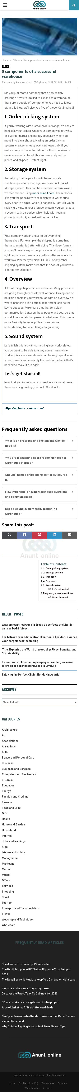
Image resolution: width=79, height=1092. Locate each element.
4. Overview (49, 581)
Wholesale (8, 925)
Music (6, 874)
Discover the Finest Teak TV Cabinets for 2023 (30, 993)
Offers (5, 66)
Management (10, 858)
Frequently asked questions (58, 593)
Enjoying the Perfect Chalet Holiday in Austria (30, 674)
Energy (6, 791)
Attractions (9, 746)
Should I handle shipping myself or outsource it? (39, 477)
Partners (62, 1083)
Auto (5, 752)
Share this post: (60, 597)
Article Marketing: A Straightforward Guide (27, 1007)
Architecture (9, 729)
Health (6, 818)
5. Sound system (52, 585)
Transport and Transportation (20, 908)
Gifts (5, 813)
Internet (7, 835)
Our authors (48, 1083)
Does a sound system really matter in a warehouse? (39, 511)
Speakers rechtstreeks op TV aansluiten (26, 964)
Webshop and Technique (17, 919)
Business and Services (16, 768)
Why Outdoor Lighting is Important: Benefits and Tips (33, 1026)
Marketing (8, 863)
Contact (47, 1088)
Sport (5, 897)
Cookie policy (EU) (28, 1083)
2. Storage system (53, 572)
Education (8, 785)
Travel (6, 913)
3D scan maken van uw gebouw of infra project (30, 1002)
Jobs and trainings (14, 841)
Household (9, 830)
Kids (5, 846)
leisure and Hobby (13, 852)
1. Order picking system (55, 568)
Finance (7, 802)
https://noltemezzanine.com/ (24, 408)
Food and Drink (11, 807)
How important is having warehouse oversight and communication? (39, 494)
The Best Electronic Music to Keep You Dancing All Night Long (39, 979)
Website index (32, 1088)
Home (12, 1083)
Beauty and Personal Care (18, 757)
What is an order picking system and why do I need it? (39, 443)
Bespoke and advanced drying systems (25, 988)
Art (4, 735)
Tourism (7, 902)
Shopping (8, 891)
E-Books (7, 779)
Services (7, 885)
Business (8, 763)
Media (6, 869)
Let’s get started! (60, 589)
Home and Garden (13, 824)
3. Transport (49, 576)
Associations (10, 740)
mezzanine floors (43, 193)
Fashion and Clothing (15, 796)
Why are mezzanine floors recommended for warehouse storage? (39, 460)
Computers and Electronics (19, 774)
